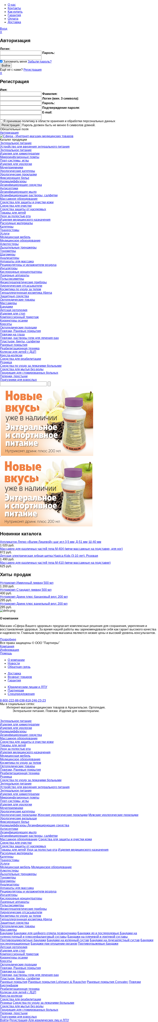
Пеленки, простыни (14, 376)
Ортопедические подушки (18, 327)
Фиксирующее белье (14, 178)
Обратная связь (19, 667)
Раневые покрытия (13, 345)
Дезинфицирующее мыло (18, 191)
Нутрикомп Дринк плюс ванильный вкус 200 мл (33, 603)
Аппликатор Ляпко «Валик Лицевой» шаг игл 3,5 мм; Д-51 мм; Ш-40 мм (50, 541)
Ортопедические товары (17, 299)
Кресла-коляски (11, 355)
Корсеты (6, 324)
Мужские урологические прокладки (113, 815)
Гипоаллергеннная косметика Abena (26, 292)
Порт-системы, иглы (14, 160)
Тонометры (8, 251)
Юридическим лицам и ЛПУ (27, 687)
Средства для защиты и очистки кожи (27, 202)
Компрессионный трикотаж (19, 317)
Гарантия (14, 15)
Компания (7, 646)
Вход (3, 28)
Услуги (4, 233)
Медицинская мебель (15, 237)
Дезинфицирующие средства (21, 185)
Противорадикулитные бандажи (23, 940)
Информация (9, 650)
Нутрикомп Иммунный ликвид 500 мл (26, 582)
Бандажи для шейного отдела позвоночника (45, 933)
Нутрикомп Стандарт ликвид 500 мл (25, 589)
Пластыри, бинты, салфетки (20, 341)
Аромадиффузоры (13, 181)
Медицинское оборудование (20, 240)
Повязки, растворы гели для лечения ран (29, 338)
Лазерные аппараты (14, 275)
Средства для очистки (16, 205)
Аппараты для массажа (17, 261)
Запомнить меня (15, 61)
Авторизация (9, 132)
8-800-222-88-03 (11, 700)
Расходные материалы (16, 223)
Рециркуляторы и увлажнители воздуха (28, 265)
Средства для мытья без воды (22, 369)
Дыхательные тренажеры (18, 247)
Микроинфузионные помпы (19, 157)
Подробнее (8, 639)
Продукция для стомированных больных (29, 372)
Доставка (14, 22)
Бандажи (6, 306)
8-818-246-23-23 (34, 700)
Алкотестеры (9, 244)
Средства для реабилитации (20, 358)
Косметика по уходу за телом (20, 289)
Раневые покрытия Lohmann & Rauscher (57, 982)
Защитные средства (14, 296)
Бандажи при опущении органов (54, 943)
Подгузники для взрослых (18, 379)
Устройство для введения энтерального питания (35, 146)
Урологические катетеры (17, 171)
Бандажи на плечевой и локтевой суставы (97, 936)
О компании (16, 660)
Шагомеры (7, 254)
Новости (14, 663)
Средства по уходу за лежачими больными (30, 365)
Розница (6, 362)
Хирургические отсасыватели (21, 285)
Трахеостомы (9, 230)
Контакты (14, 8)
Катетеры (6, 226)
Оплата (13, 18)
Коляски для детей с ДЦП (18, 351)
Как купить (15, 11)
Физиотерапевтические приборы (23, 282)
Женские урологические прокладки (63, 815)
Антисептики (9, 188)
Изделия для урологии (16, 164)
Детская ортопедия (13, 310)
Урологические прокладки (18, 174)
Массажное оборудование (19, 198)
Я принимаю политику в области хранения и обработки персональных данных (59, 121)
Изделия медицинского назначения (25, 219)
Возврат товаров (20, 677)
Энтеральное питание (16, 143)
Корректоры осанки (14, 320)
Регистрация (33, 69)
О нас (12, 4)
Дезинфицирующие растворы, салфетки (29, 195)
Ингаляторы (9, 268)
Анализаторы (9, 258)
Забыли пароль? (40, 61)
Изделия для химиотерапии (20, 153)
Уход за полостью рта (15, 216)
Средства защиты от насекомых (23, 209)
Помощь (6, 653)
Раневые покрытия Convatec (107, 982)
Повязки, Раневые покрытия (20, 331)
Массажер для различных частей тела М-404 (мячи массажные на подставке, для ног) (61, 548)
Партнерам (16, 690)
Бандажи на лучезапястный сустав (115, 940)
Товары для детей (13, 212)
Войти (4, 1020)
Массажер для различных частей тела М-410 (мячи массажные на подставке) (55, 562)
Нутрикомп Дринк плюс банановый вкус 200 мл (34, 596)
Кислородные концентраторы (21, 271)
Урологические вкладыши (18, 818)
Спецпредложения (21, 694)
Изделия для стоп (12, 313)
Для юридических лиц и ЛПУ (48, 1020)
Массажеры (8, 303)
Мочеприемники (11, 167)
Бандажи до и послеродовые (98, 933)
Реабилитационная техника (20, 348)
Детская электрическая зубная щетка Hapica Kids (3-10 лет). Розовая (49, 555)
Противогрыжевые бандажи (98, 943)
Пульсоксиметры (12, 278)
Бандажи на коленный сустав (68, 940)
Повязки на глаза (12, 334)
